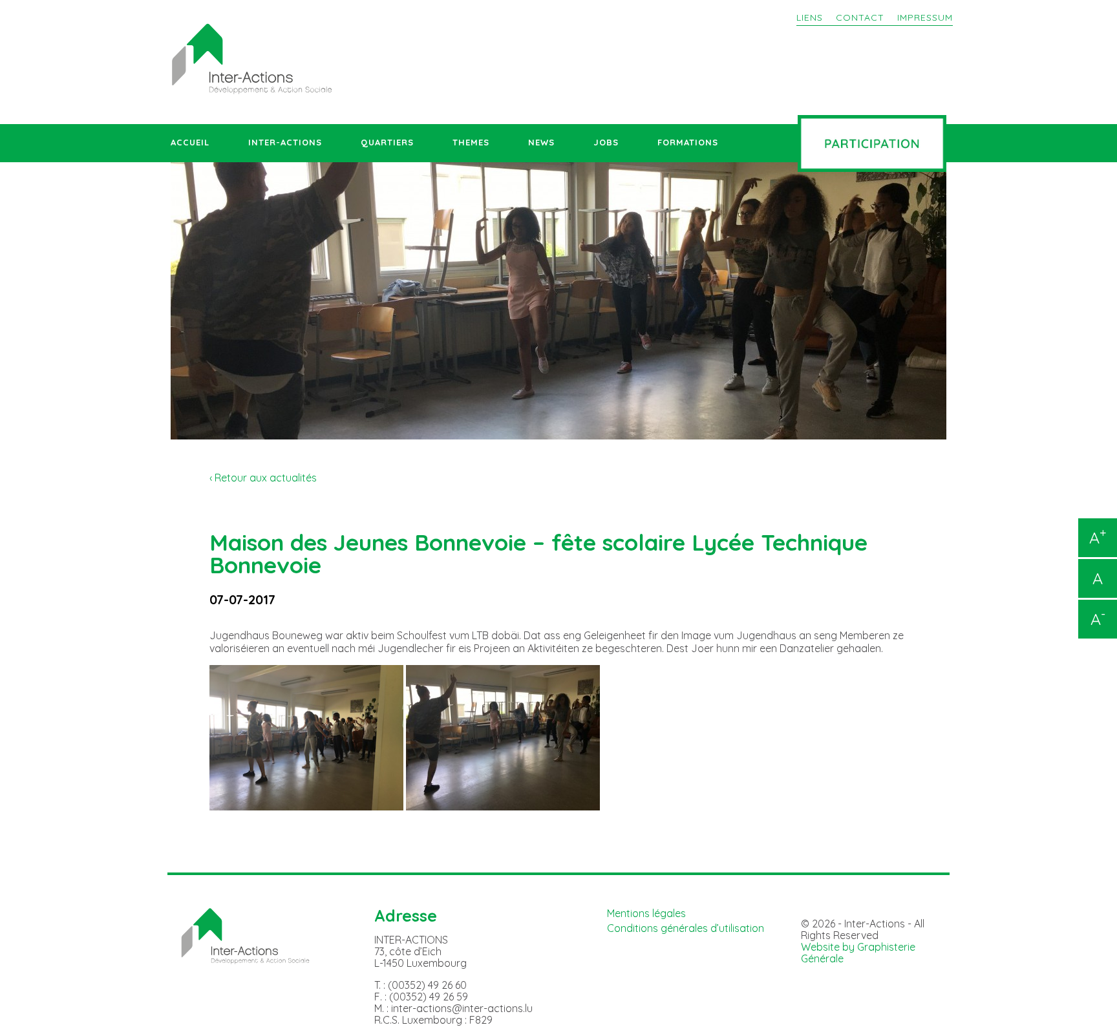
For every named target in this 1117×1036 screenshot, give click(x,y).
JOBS (606, 142)
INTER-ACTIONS (285, 142)
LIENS (809, 17)
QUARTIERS (387, 142)
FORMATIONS (687, 142)
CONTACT (860, 17)
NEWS (541, 142)
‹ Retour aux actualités (263, 477)
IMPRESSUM (925, 17)
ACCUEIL (190, 142)
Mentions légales (646, 913)
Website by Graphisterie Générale (858, 952)
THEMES (470, 142)
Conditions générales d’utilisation (685, 928)
